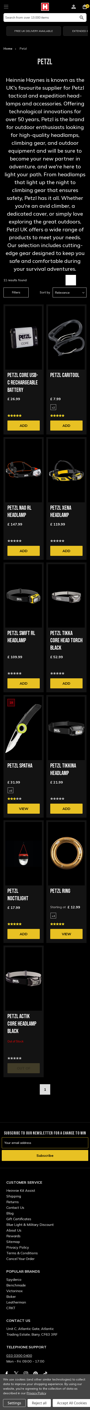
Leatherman (16, 1302)
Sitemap (13, 1241)
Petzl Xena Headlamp (60, 512)
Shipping (13, 1196)
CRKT (11, 1308)
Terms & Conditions (22, 1253)
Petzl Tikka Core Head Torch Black (66, 641)
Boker (11, 1296)
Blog (10, 1213)
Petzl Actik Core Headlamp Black (21, 1024)
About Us (13, 1230)
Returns (12, 1202)
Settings (14, 1403)
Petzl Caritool (64, 375)
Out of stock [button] (23, 1069)
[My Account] (74, 7)
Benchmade (16, 1285)
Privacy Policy (17, 1247)
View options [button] (23, 810)
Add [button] (24, 425)
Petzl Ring (60, 891)
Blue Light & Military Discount (30, 1224)
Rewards (13, 1236)
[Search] (82, 17)
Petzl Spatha (19, 766)
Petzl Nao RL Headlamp (19, 512)
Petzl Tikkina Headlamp (63, 770)
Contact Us (15, 1207)
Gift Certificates (18, 1219)
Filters (16, 292)
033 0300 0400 (19, 1355)
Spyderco (13, 1279)
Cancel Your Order (20, 1258)
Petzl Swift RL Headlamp (21, 637)
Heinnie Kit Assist (20, 1190)
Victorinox (14, 1291)
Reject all (39, 1403)
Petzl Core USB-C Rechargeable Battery (22, 383)
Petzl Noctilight (17, 895)
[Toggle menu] (6, 6)
